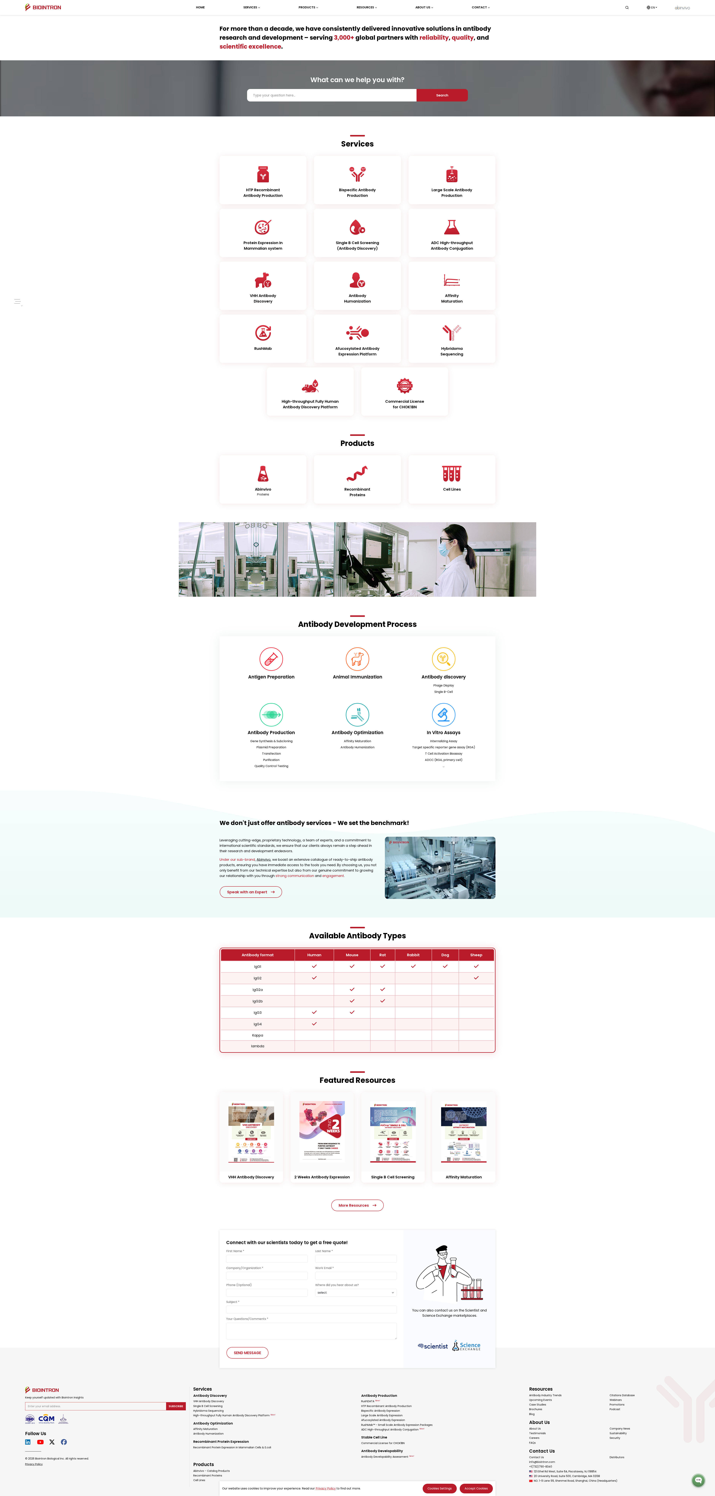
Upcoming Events (540, 1400)
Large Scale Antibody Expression (382, 1415)
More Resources (354, 1205)
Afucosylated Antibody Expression (383, 1420)
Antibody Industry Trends (545, 1395)
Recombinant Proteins (207, 1475)
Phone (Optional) (239, 1285)
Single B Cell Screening (208, 1406)
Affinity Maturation (205, 1429)
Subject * (232, 1302)
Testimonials (537, 1433)
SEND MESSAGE (247, 1352)
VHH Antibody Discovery (208, 1401)
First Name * (235, 1251)
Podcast (615, 1409)
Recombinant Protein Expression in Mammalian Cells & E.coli (232, 1447)
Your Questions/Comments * (247, 1319)
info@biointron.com (542, 1462)
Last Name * (324, 1251)
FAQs (532, 1443)
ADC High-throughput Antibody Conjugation (392, 1429)
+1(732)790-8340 (540, 1466)
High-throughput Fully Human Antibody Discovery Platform (234, 1415)
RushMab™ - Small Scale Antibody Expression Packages (397, 1425)
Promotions (617, 1404)
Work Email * (324, 1268)
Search (442, 95)
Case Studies (537, 1404)
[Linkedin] (29, 1442)
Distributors (617, 1457)
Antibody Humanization (208, 1433)
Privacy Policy (34, 1464)
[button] (652, 7)
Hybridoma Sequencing (208, 1411)
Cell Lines (199, 1480)
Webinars (616, 1400)
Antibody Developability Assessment (387, 1457)
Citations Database (622, 1395)
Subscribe (176, 1406)
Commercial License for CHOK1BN (383, 1443)
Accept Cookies (476, 1488)
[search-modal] (627, 7)
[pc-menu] (17, 301)
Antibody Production (379, 1395)
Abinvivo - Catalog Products (211, 1471)
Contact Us (536, 1457)
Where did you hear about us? (337, 1285)
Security (615, 1438)
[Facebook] (65, 1442)
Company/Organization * (244, 1268)
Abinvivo (264, 859)
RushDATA (370, 1401)
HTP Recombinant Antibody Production (386, 1406)
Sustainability (618, 1433)
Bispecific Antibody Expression (380, 1411)
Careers (534, 1438)
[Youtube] (41, 1442)
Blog (532, 1414)
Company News (620, 1428)
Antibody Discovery (210, 1395)
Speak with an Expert (247, 892)
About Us (535, 1428)
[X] (53, 1442)
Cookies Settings (440, 1488)
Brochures (535, 1409)
